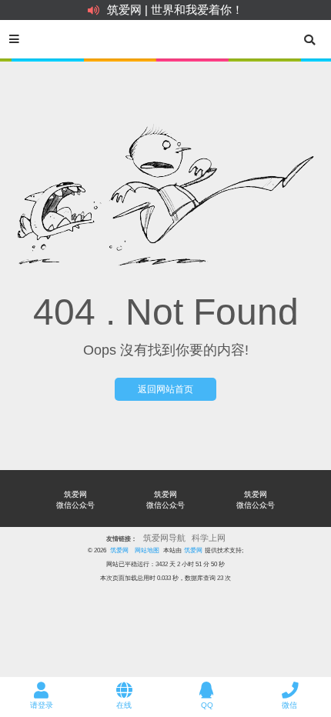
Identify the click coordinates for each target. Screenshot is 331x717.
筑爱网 (119, 550)
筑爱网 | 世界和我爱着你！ (175, 9)
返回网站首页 (165, 389)
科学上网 (209, 537)
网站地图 (147, 550)
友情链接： (121, 538)
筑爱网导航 (164, 537)
